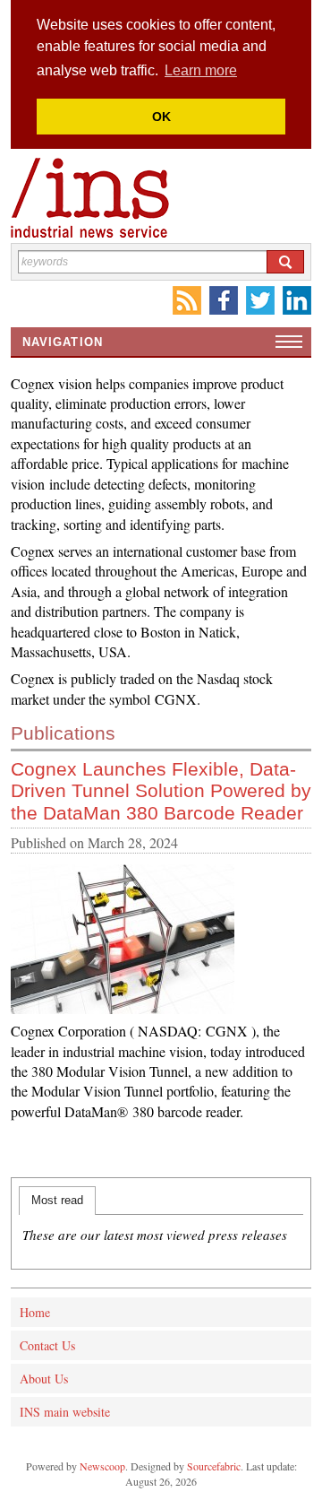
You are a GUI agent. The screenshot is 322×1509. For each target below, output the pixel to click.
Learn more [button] (201, 70)
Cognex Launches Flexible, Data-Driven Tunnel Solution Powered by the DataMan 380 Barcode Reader (161, 790)
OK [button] (161, 116)
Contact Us (47, 1345)
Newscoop (102, 1466)
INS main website (65, 1411)
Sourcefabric (214, 1466)
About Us (44, 1378)
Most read (57, 1200)
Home (35, 1312)
